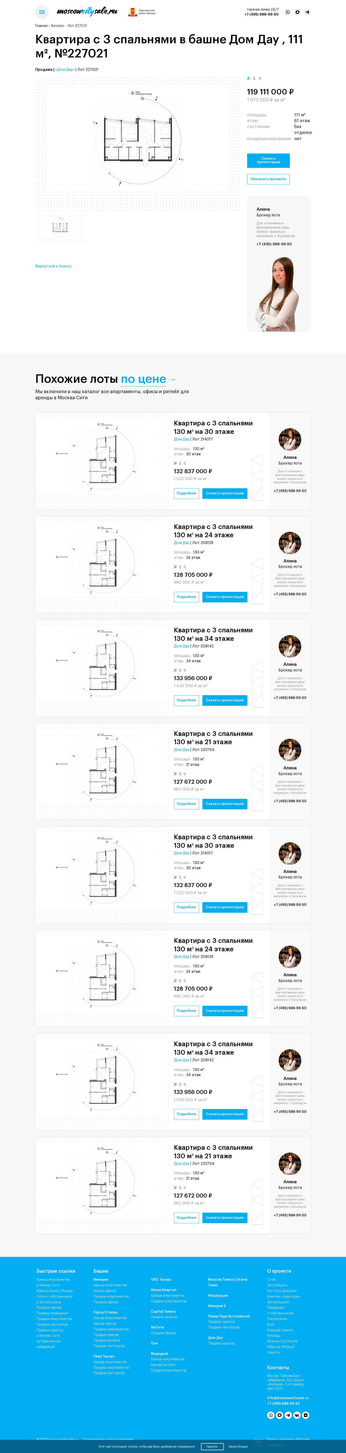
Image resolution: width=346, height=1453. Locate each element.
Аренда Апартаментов (110, 1285)
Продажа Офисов (105, 1302)
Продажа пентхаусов (52, 1324)
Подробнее (186, 493)
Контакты (278, 1367)
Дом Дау (181, 439)
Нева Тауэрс (104, 1356)
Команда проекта (280, 1330)
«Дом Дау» (64, 70)
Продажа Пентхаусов (109, 1346)
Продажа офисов (48, 1307)
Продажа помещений (52, 1313)
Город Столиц (105, 1312)
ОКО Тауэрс (161, 1279)
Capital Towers (163, 1311)
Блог (270, 1324)
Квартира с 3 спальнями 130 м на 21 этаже (213, 738)
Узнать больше (238, 1446)
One (154, 1343)
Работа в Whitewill (280, 1347)
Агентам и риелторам (283, 1296)
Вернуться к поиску (53, 266)
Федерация (218, 1295)
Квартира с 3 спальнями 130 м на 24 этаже (213, 531)
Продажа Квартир (164, 1317)
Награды (273, 1335)
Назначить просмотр (268, 179)
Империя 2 (217, 1306)
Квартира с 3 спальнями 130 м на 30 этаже (213, 427)
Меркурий (159, 1354)
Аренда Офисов (104, 1291)
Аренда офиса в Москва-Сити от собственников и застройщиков (55, 1296)
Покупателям (277, 1319)
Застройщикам (278, 1302)
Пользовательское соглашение (108, 1439)
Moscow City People (282, 1341)
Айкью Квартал (164, 1290)
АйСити (157, 1327)
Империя (100, 1279)
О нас (271, 1279)
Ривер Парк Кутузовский (229, 1316)
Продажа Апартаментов (111, 1296)
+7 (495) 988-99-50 (262, 14)
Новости (273, 1352)
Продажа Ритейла (106, 1340)
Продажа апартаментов (54, 1319)
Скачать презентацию (268, 160)
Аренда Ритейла (163, 1365)
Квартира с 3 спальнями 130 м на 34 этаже (213, 634)
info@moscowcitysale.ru (288, 1398)
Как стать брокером (282, 1291)
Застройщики (277, 1285)
